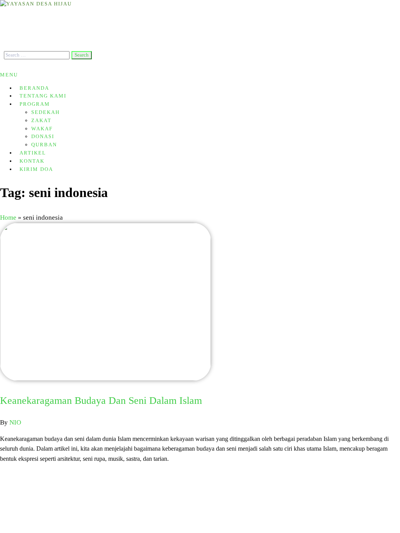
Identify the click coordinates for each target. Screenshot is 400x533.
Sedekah (45, 112)
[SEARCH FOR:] (37, 55)
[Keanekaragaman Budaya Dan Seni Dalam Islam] (105, 378)
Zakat (41, 120)
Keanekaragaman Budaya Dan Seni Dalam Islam (101, 400)
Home (8, 217)
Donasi (42, 136)
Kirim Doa (36, 169)
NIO (15, 422)
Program (35, 104)
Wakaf (42, 128)
